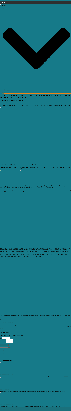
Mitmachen (3, 92)
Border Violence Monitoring (52, 254)
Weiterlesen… (66, 376)
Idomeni (3, 352)
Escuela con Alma (8, 102)
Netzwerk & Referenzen (6, 90)
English (3, 2)
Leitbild (4, 89)
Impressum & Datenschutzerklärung (6, 408)
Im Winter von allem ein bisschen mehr (6, 404)
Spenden (3, 93)
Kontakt (3, 409)
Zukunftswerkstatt (6, 3)
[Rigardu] (1, 4)
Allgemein (3, 350)
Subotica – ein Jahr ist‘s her (4, 389)
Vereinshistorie (5, 91)
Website (1, 338)
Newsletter (4, 1)
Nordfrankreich (4, 353)
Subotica (3, 354)
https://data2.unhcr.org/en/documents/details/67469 (6, 322)
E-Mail (1, 337)
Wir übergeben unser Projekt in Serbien (6, 374)
